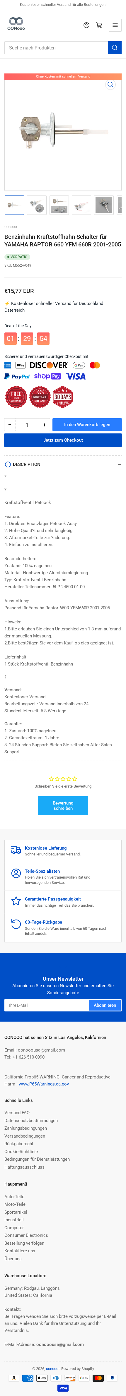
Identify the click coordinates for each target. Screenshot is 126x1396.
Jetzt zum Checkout (63, 440)
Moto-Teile (14, 1204)
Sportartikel (15, 1212)
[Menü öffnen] (115, 25)
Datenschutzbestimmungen (31, 1120)
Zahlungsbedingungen (25, 1128)
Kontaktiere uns (19, 1250)
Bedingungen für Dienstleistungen (37, 1159)
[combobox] (63, 47)
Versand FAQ (17, 1112)
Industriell (14, 1219)
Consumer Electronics (26, 1235)
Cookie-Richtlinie (21, 1151)
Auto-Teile (14, 1196)
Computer (14, 1227)
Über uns (13, 1258)
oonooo (10, 226)
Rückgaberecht (18, 1143)
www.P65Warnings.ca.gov (44, 1084)
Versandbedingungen (24, 1136)
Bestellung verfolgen (24, 1243)
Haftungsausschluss (24, 1167)
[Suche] (114, 48)
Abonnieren (105, 1005)
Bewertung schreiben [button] (63, 805)
